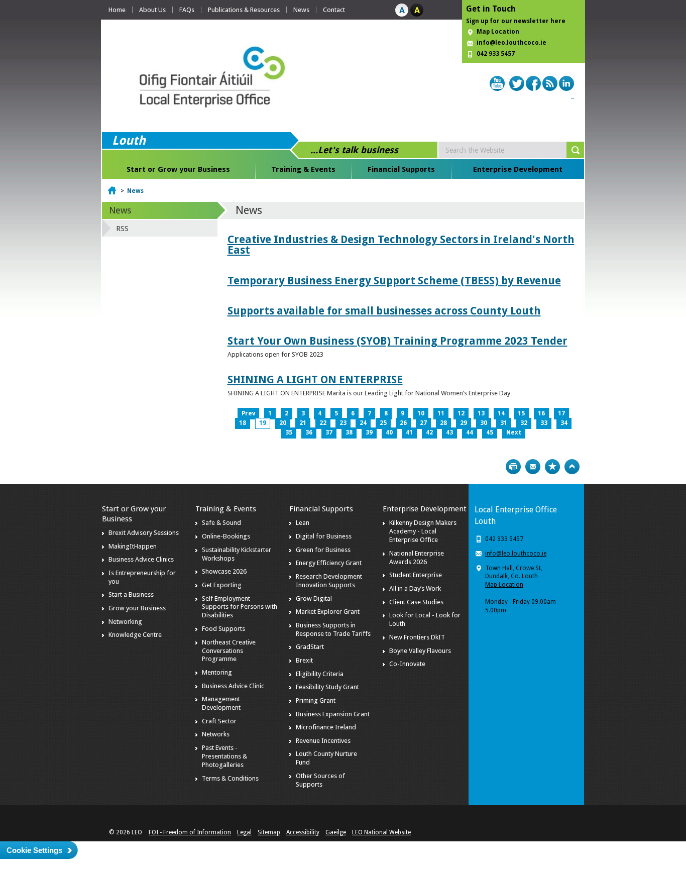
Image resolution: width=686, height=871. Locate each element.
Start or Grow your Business (178, 169)
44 (469, 432)
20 (282, 422)
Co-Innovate (407, 664)
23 (343, 422)
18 (242, 422)
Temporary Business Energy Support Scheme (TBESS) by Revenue (394, 280)
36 (308, 432)
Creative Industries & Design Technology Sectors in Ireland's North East (401, 244)
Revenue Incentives (323, 740)
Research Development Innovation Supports (329, 581)
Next (513, 432)
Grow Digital (314, 598)
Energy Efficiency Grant (329, 563)
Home (117, 10)
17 (561, 413)
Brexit (304, 660)
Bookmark (552, 466)
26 (403, 422)
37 (328, 432)
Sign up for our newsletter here (515, 21)
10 (420, 413)
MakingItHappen (132, 546)
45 (489, 432)
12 (461, 413)
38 (349, 432)
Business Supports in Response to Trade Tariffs (333, 629)
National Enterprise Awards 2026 (416, 558)
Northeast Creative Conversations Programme (229, 650)
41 (409, 432)
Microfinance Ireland (326, 727)
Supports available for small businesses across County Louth (384, 310)
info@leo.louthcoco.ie (511, 42)
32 (523, 422)
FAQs (186, 10)
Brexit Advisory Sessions (143, 532)
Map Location (498, 31)
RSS (122, 229)
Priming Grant (315, 700)
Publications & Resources (244, 10)
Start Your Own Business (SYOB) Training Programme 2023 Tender (397, 341)
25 (383, 422)
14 (501, 413)
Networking (125, 621)
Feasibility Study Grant (327, 687)
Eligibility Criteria (320, 674)
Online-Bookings (226, 536)
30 (483, 422)
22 (322, 422)
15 (521, 413)
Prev (248, 413)
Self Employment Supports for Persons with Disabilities (239, 607)
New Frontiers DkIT (417, 637)
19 (262, 422)
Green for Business (323, 550)
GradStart (310, 646)
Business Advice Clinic (233, 686)
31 (503, 422)
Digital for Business (324, 536)
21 (302, 422)
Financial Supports (401, 169)
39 (369, 432)
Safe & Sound (221, 522)
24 (363, 422)
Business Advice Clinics (141, 559)
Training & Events (303, 169)
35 (288, 432)
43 (449, 432)
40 (389, 432)
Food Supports (223, 628)
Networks (216, 734)
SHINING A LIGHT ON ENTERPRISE (315, 379)
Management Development (221, 703)
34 (563, 422)
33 (543, 422)
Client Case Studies (416, 602)
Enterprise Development (517, 169)
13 (481, 413)
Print (513, 466)
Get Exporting (222, 585)
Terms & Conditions (230, 778)
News (301, 10)
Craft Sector (219, 721)
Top (572, 466)
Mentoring (217, 672)
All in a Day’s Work (415, 588)
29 (463, 422)
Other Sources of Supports (320, 780)
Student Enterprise (415, 575)
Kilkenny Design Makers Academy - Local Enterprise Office (422, 531)
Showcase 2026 (224, 571)
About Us (152, 10)
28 (443, 422)
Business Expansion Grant (333, 714)
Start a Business (131, 594)
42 (429, 432)
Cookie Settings (34, 850)
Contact (334, 10)
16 (541, 413)
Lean (302, 522)
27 (423, 422)
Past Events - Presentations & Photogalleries (224, 756)
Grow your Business (137, 608)
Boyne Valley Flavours (420, 651)
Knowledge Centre (135, 634)
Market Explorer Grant (328, 611)
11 (440, 413)
